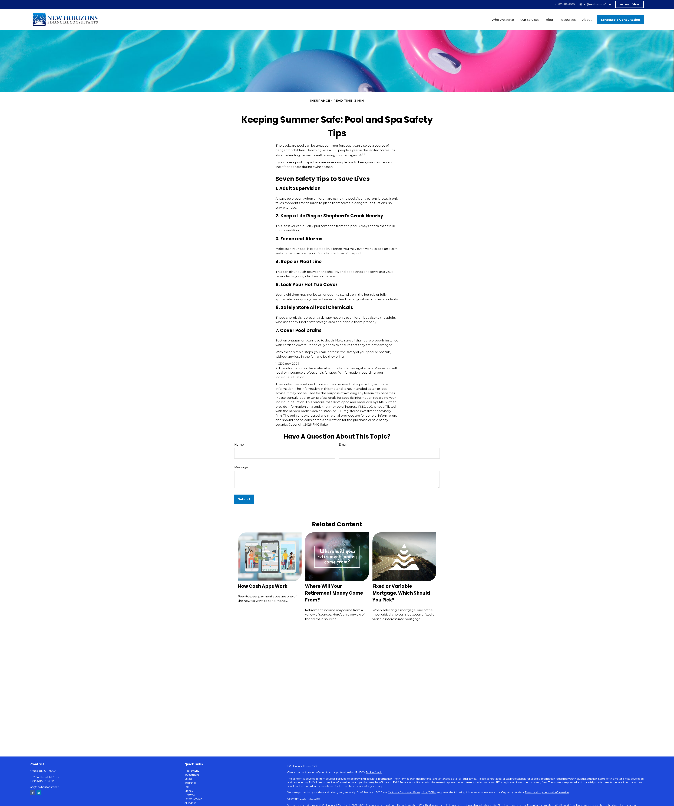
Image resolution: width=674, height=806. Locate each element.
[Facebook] (32, 792)
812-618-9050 (566, 4)
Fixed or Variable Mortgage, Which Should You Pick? (401, 593)
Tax (186, 786)
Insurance (190, 782)
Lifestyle (189, 795)
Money (188, 790)
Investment (191, 774)
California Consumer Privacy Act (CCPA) (412, 792)
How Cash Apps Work (263, 586)
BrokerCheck (374, 772)
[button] (502, 19)
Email (343, 444)
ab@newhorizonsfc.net (598, 4)
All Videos (190, 803)
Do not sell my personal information (547, 792)
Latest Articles (193, 799)
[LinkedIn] (39, 792)
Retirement (191, 770)
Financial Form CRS (305, 766)
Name (239, 444)
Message (241, 467)
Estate (188, 778)
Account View (629, 4)
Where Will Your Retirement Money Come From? (334, 593)
